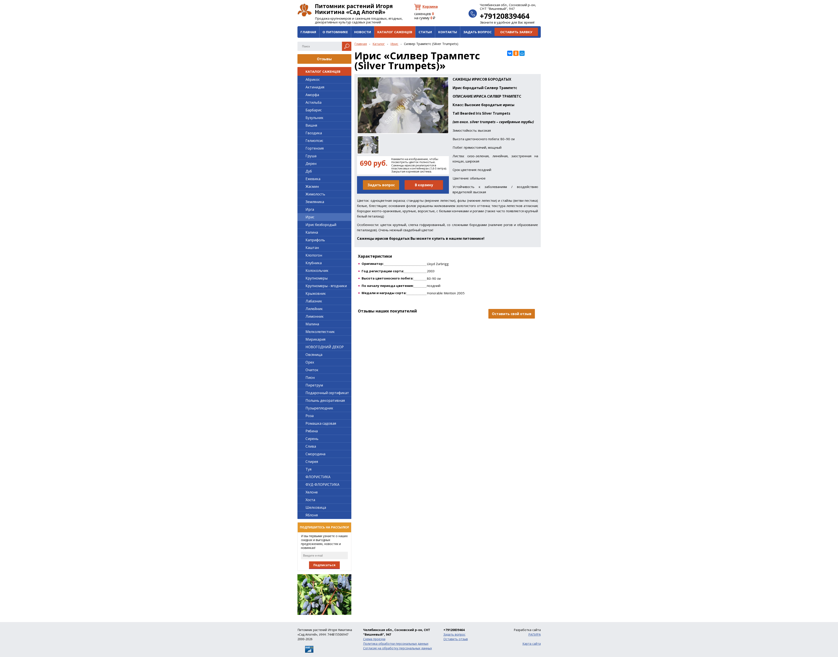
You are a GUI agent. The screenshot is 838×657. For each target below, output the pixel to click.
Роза (310, 415)
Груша (311, 155)
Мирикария (315, 339)
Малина (312, 324)
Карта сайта (531, 643)
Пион (310, 377)
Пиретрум (314, 385)
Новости (362, 32)
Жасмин (312, 186)
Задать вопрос (477, 32)
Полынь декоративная (325, 400)
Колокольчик (317, 270)
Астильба (313, 102)
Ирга (310, 209)
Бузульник (314, 117)
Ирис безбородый (321, 224)
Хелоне (312, 492)
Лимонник (315, 316)
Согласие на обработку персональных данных (397, 648)
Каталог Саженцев (394, 32)
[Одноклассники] (516, 53)
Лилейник (314, 308)
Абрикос (313, 79)
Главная (308, 32)
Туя (308, 469)
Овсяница (314, 354)
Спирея (312, 461)
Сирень (312, 438)
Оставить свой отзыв (511, 313)
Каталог (379, 43)
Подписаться (324, 565)
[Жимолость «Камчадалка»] (324, 594)
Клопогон (314, 255)
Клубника (314, 262)
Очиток (312, 369)
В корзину (424, 185)
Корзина (430, 6)
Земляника (315, 201)
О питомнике (335, 32)
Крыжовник (316, 293)
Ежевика (313, 178)
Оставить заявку (516, 32)
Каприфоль (315, 240)
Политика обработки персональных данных (395, 643)
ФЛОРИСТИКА (318, 476)
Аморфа (312, 94)
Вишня (311, 125)
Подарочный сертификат (327, 392)
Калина (312, 232)
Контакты (447, 32)
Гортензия (315, 148)
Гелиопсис (314, 140)
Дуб (309, 171)
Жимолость (315, 194)
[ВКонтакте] (509, 53)
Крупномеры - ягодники (326, 285)
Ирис (394, 43)
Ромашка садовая (321, 423)
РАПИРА (534, 634)
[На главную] (305, 10)
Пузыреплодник (319, 408)
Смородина (315, 454)
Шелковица (316, 507)
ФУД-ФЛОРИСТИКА (322, 484)
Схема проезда (374, 639)
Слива (311, 446)
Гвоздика (314, 133)
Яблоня (312, 515)
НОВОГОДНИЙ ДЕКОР (325, 347)
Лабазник (314, 301)
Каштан (312, 247)
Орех (310, 362)
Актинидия (315, 87)
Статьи (425, 32)
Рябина (312, 431)
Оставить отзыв (455, 639)
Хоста (310, 499)
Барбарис (314, 110)
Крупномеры (317, 278)
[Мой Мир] (522, 53)
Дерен (311, 163)
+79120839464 (504, 16)
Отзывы (324, 59)
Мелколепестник (320, 331)
